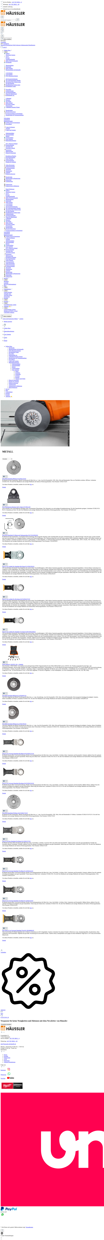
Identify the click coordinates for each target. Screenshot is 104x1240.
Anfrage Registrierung (9, 1062)
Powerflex (11, 353)
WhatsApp (3, 1074)
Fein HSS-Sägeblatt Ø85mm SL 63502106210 (14, 724)
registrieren (6, 43)
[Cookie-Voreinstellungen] (1, 1237)
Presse (5, 1054)
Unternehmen (9, 392)
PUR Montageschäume (15, 350)
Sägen (16, 371)
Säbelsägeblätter (16, 364)
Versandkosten (29, 1227)
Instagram (3, 1070)
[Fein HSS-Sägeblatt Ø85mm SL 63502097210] (13, 691)
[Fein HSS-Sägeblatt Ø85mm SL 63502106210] (13, 719)
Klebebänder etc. (13, 355)
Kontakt (8, 395)
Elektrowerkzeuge (13, 383)
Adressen (18, 45)
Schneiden (18, 374)
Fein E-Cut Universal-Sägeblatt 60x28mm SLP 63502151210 (18, 753)
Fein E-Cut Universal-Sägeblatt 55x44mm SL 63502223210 (17, 900)
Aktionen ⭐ (9, 396)
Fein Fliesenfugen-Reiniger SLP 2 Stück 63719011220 (16, 507)
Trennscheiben (16, 368)
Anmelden (3, 42)
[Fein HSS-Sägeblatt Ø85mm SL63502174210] (13, 474)
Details (4, 487)
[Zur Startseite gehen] (13, 15)
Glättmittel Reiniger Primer (16, 356)
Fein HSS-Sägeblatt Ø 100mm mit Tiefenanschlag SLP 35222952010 (20, 535)
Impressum (7, 1060)
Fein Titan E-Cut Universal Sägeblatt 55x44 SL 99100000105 (18, 930)
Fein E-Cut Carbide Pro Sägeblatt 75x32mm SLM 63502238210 (19, 631)
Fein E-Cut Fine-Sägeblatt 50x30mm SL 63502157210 (16, 841)
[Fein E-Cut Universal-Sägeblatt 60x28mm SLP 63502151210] (13, 749)
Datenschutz (7, 1057)
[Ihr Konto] (2, 36)
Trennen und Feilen (20, 378)
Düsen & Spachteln (14, 380)
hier (31, 484)
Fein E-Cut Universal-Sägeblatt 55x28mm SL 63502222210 (17, 871)
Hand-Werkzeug (13, 387)
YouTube (3, 1078)
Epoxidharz (12, 359)
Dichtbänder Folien (14, 352)
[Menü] (2, 17)
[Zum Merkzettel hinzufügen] (5, 476)
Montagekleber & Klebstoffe (16, 349)
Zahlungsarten (25, 45)
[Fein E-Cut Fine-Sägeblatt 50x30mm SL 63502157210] (13, 837)
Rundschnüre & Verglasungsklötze (18, 358)
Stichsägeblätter (16, 365)
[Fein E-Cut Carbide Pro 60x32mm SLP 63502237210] (13, 595)
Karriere (8, 393)
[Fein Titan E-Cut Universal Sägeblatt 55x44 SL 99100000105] (13, 926)
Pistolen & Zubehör (14, 381)
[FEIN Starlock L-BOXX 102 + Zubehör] (13, 660)
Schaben (17, 375)
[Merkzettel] (2, 34)
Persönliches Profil (11, 45)
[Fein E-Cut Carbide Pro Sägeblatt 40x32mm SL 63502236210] (13, 562)
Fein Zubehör (15, 370)
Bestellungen (32, 45)
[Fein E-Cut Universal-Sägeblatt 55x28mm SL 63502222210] (13, 867)
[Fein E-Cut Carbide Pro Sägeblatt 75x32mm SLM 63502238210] (13, 627)
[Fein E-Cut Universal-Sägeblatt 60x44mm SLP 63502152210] (13, 779)
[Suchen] (17, 19)
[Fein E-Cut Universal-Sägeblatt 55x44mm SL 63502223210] (13, 896)
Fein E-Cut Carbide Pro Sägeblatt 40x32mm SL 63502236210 (18, 566)
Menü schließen (7, 39)
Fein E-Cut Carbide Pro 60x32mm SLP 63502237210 (16, 599)
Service (7, 389)
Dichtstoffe (11, 348)
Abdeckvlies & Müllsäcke (15, 386)
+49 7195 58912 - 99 (13, 4)
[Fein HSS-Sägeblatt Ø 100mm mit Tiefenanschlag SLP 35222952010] (13, 531)
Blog (7, 390)
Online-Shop (9, 346)
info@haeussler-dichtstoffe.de (8, 1044)
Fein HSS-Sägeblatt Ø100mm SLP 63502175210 (15, 813)
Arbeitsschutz (12, 384)
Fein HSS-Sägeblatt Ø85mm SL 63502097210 (14, 695)
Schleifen (17, 373)
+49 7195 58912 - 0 (17, 2)
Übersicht (3, 45)
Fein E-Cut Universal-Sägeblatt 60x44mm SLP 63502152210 (18, 783)
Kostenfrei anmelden (6, 1024)
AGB (5, 1059)
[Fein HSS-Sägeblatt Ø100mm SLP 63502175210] (13, 809)
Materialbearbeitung (14, 362)
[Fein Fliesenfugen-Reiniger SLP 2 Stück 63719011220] (13, 503)
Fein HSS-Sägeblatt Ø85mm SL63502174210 (14, 478)
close (6, 52)
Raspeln (17, 377)
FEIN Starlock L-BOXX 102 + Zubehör (12, 664)
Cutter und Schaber (14, 361)
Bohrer (14, 367)
